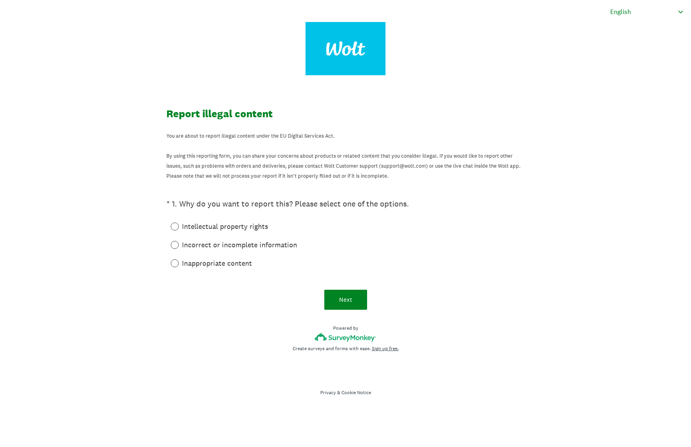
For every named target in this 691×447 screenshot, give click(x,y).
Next (345, 299)
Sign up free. (385, 348)
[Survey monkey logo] (345, 337)
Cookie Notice (356, 392)
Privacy (328, 392)
